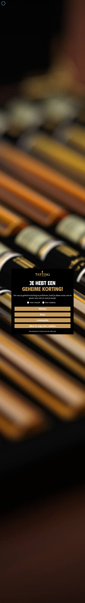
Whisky (42, 308)
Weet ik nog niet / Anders (42, 325)
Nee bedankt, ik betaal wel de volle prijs (42, 331)
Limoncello (42, 320)
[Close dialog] (3, 3)
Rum (42, 314)
